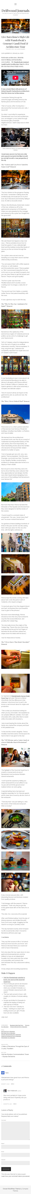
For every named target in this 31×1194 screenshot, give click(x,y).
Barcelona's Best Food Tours (16, 1025)
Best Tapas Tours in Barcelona (8, 1033)
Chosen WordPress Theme (11, 1189)
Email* (2, 1151)
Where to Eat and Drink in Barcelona (18, 1026)
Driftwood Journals (15, 10)
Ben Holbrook (12, 1091)
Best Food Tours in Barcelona (8, 1031)
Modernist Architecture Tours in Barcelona (11, 1036)
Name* (2, 1143)
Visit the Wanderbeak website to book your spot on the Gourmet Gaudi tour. (14, 980)
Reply (12, 1084)
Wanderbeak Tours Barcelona (8, 1037)
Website (3, 1159)
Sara (6, 1073)
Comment (3, 1120)
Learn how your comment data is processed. (15, 1176)
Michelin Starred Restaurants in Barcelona (11, 1034)
